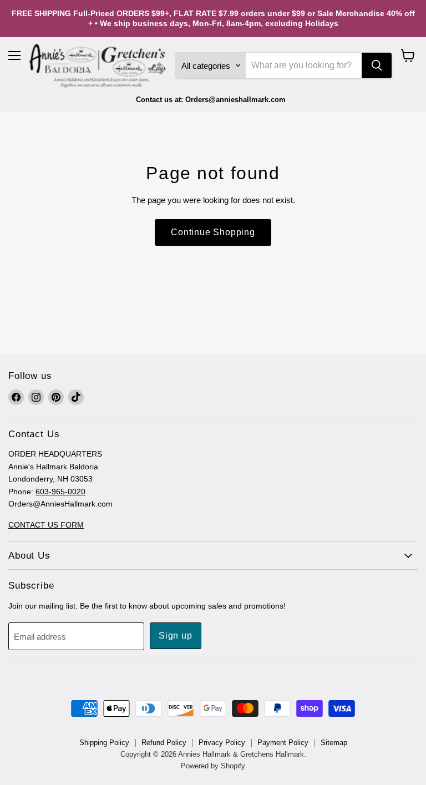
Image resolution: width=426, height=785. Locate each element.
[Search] (377, 65)
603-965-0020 (60, 491)
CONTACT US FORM (46, 524)
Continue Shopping (213, 232)
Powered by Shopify (213, 766)
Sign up (175, 635)
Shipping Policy (104, 742)
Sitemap (334, 742)
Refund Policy (163, 742)
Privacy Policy (222, 742)
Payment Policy (282, 742)
